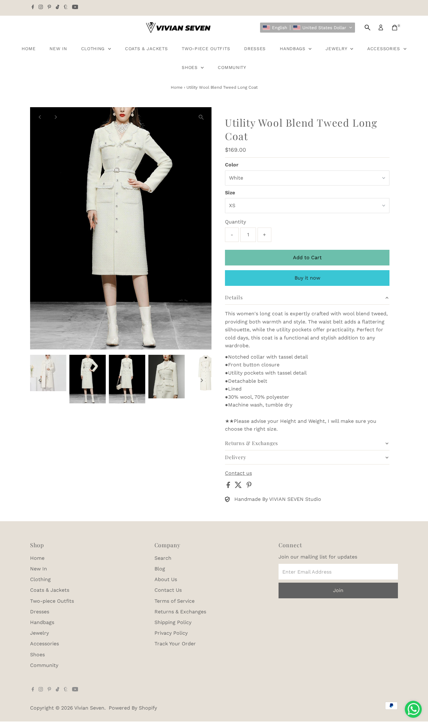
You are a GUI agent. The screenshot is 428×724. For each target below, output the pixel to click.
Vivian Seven (89, 708)
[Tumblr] (65, 7)
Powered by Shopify (133, 708)
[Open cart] (394, 27)
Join (338, 590)
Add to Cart (307, 257)
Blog (159, 569)
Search (162, 558)
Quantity (235, 222)
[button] (307, 28)
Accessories (384, 48)
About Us (165, 579)
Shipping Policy (172, 622)
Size (230, 193)
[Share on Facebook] (229, 486)
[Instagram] (40, 7)
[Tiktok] (57, 7)
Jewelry (337, 48)
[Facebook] (33, 7)
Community (232, 67)
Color (231, 165)
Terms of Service (174, 601)
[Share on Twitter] (239, 486)
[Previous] (40, 117)
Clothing (94, 48)
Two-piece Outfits (206, 48)
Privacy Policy (171, 633)
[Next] (56, 117)
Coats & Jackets (146, 48)
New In (58, 48)
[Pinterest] (49, 7)
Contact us (238, 473)
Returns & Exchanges (180, 612)
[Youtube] (75, 7)
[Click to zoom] (201, 117)
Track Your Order (175, 644)
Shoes (190, 67)
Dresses (255, 48)
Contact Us (168, 590)
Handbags (293, 48)
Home (28, 48)
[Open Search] (367, 27)
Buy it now (307, 278)
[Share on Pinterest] (249, 486)
